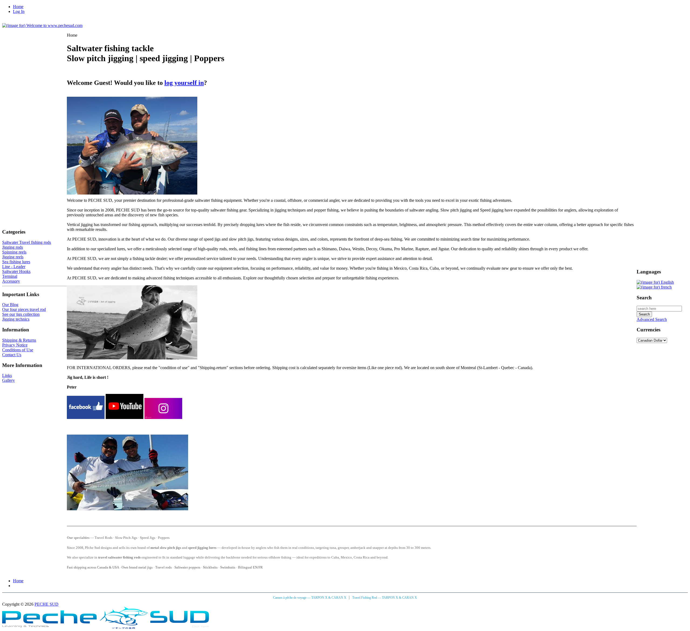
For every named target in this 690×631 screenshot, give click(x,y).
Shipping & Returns (19, 340)
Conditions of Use (17, 350)
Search (644, 297)
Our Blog (10, 304)
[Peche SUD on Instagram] (163, 417)
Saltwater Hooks (16, 271)
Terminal (9, 276)
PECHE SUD (46, 604)
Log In (19, 11)
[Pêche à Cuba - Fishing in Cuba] (105, 627)
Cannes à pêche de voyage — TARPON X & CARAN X (310, 597)
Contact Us (11, 354)
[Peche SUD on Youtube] (124, 417)
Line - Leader (13, 266)
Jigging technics (15, 319)
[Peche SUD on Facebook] (86, 417)
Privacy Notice (14, 345)
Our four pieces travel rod (24, 309)
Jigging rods (12, 247)
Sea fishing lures (16, 261)
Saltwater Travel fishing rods (26, 242)
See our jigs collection (21, 314)
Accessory (11, 281)
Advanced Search (652, 319)
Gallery (8, 380)
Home (18, 6)
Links (7, 375)
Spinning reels (14, 252)
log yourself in (184, 82)
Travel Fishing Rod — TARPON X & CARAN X (384, 597)
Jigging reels (12, 257)
